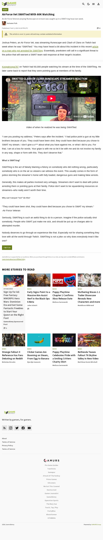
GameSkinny (51, 497)
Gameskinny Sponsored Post (13, 322)
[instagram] (10, 428)
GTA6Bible (52, 518)
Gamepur (51, 472)
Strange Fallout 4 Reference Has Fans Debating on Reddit (12, 355)
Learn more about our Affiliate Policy (13, 259)
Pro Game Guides (51, 465)
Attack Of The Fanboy (51, 476)
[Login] (98, 4)
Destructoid (51, 490)
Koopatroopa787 (10, 66)
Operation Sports (51, 500)
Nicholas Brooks (8, 362)
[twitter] (16, 428)
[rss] (4, 428)
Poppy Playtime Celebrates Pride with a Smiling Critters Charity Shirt (64, 356)
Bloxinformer (51, 514)
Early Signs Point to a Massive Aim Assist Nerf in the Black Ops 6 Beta (38, 296)
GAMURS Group (96, 524)
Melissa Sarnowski (60, 302)
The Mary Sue (51, 504)
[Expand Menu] (93, 4)
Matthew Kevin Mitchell (87, 362)
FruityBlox (51, 511)
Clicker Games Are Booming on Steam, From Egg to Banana (38, 355)
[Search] (83, 4)
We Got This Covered (51, 486)
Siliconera (52, 483)
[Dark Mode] (88, 4)
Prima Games (51, 479)
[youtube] (29, 428)
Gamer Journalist (51, 493)
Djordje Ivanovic (34, 362)
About (4, 438)
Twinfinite (51, 469)
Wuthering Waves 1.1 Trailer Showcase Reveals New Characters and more (89, 296)
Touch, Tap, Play (51, 507)
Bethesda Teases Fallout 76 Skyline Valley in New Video (88, 355)
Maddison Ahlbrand (86, 305)
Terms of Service (8, 442)
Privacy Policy (7, 445)
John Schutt (32, 305)
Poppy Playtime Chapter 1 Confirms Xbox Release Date (63, 295)
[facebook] (23, 428)
